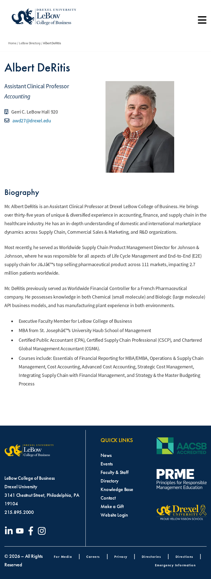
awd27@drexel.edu (31, 121)
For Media (63, 557)
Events (106, 464)
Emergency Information (175, 565)
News (106, 455)
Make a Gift (112, 506)
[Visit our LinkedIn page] (9, 530)
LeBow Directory (30, 43)
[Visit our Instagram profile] (42, 530)
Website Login (114, 515)
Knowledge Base (117, 489)
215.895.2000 (19, 512)
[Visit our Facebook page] (31, 530)
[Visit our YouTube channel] (20, 530)
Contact (108, 498)
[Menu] (202, 22)
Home (12, 43)
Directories (151, 557)
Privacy (120, 557)
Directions (184, 557)
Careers (93, 557)
